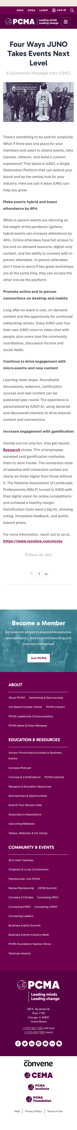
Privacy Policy (33, 1111)
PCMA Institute (54, 777)
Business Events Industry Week (29, 935)
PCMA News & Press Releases (28, 725)
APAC (20, 10)
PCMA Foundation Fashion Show (30, 944)
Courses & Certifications (25, 777)
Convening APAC (48, 897)
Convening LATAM (45, 907)
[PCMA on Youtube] (45, 1043)
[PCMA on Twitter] (25, 1043)
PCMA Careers (55, 707)
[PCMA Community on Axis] (59, 1043)
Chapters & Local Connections (29, 869)
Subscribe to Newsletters (25, 814)
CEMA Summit (47, 888)
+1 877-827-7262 (33, 1028)
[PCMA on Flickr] (52, 1043)
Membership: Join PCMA (24, 879)
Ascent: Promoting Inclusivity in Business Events (35, 755)
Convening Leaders (21, 916)
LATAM (43, 10)
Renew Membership (21, 888)
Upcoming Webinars (22, 824)
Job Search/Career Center (25, 707)
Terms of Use (55, 1111)
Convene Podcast (20, 768)
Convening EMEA (20, 907)
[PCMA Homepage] (38, 21)
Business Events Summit (25, 925)
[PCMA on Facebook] (18, 1043)
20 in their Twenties (21, 860)
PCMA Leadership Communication (31, 716)
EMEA (31, 10)
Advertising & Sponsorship (46, 698)
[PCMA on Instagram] (38, 1043)
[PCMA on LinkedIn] (32, 1043)
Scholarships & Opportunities (28, 796)
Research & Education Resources (30, 786)
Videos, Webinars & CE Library (28, 833)
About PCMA (17, 698)
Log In (61, 10)
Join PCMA (38, 658)
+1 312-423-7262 (34, 1032)
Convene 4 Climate (21, 897)
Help (17, 1111)
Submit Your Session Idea (25, 805)
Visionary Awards (20, 953)
